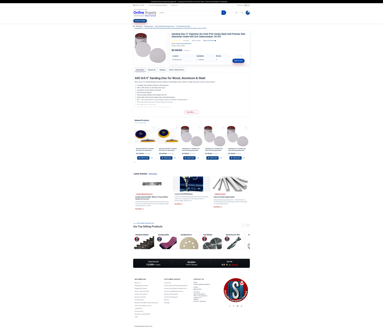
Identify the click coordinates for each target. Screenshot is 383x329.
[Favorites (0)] (242, 13)
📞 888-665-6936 (138, 5)
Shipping (162, 70)
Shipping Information (141, 285)
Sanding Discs (148, 26)
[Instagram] (233, 306)
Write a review (196, 40)
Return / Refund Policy (176, 70)
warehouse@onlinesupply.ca (201, 284)
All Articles (153, 174)
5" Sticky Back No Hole (183, 26)
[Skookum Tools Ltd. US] (145, 13)
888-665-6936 (197, 289)
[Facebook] (229, 306)
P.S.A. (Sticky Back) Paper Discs (165, 26)
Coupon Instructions (141, 294)
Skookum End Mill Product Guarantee (146, 302)
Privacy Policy (139, 311)
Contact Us (174, 5)
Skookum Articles (140, 297)
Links (136, 317)
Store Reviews (139, 300)
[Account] (236, 12)
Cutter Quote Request (171, 297)
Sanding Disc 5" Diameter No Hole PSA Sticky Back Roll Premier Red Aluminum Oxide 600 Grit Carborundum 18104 (170, 28)
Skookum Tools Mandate (142, 314)
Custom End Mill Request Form (173, 291)
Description (140, 70)
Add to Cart (238, 61)
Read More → (139, 209)
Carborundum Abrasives (183, 43)
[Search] (224, 12)
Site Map (167, 302)
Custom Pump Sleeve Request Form (175, 288)
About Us (137, 283)
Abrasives (139, 26)
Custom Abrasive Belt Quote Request (176, 285)
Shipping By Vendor (141, 288)
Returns (166, 300)
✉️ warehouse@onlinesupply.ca (157, 5)
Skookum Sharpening (171, 294)
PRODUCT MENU (140, 21)
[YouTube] (237, 306)
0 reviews (186, 40)
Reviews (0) (151, 70)
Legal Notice (138, 308)
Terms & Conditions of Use (143, 305)
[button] (209, 41)
